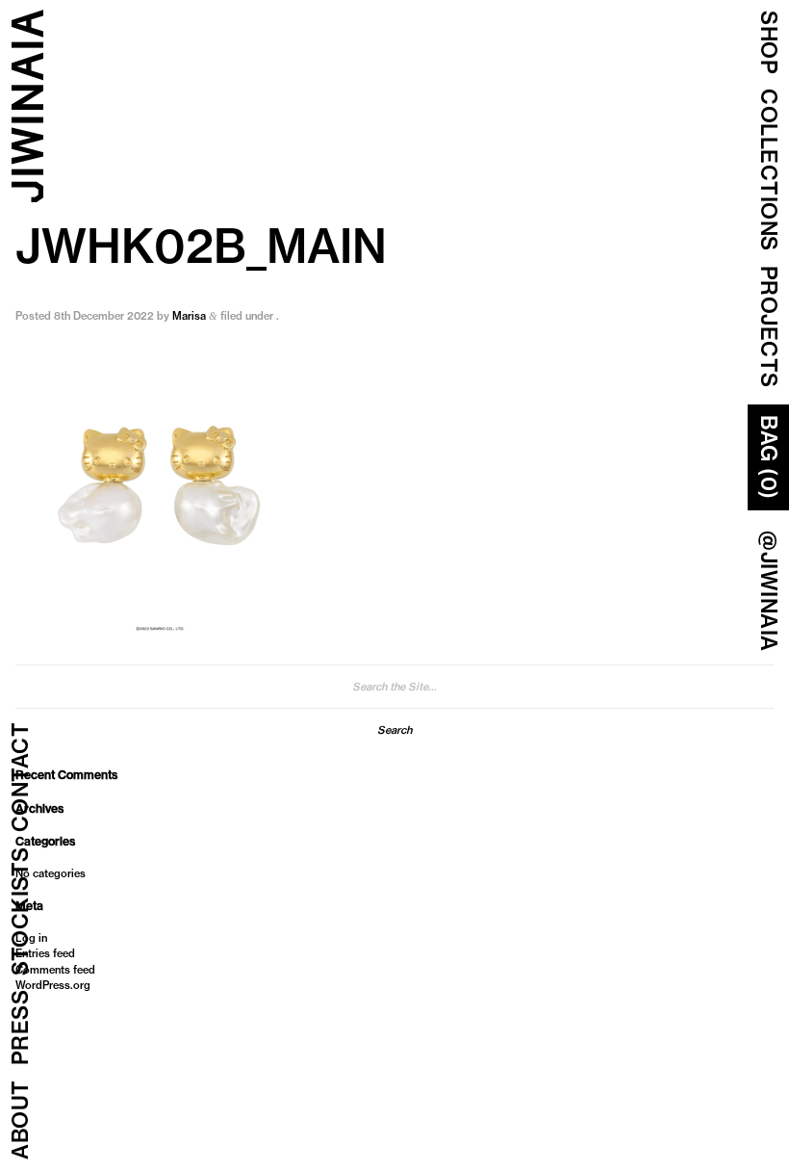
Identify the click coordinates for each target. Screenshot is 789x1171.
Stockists (20, 911)
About (20, 1120)
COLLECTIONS (768, 170)
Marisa (189, 316)
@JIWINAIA (768, 591)
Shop (768, 42)
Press (20, 1028)
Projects (768, 327)
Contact (20, 777)
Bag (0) (768, 457)
